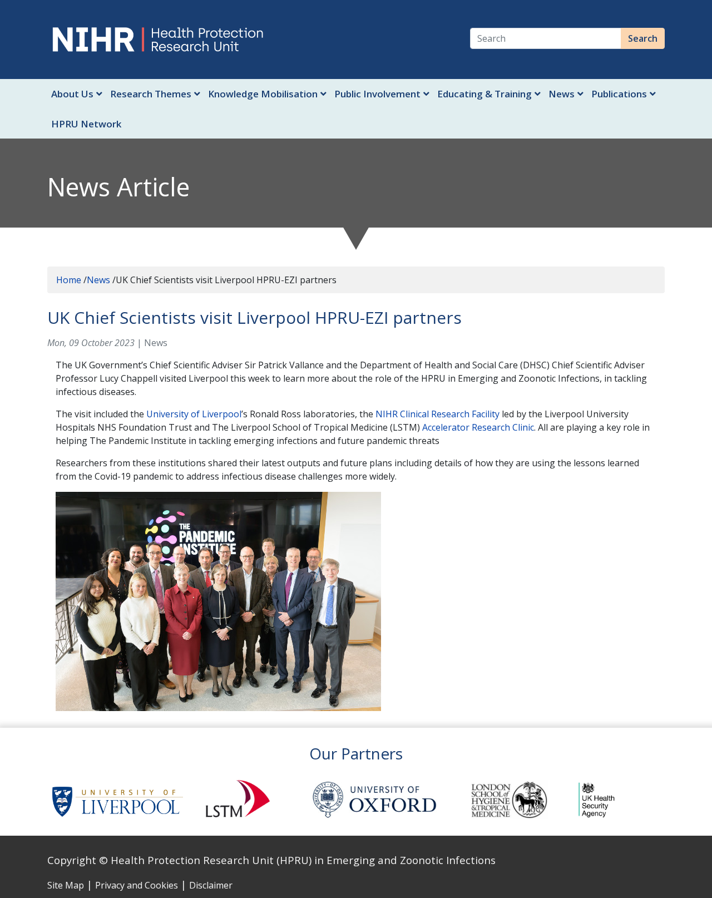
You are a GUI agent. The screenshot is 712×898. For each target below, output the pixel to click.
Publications (619, 93)
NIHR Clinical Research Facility (437, 414)
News (561, 93)
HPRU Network (86, 123)
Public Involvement (377, 93)
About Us (72, 93)
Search (642, 38)
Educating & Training (484, 93)
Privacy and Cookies (136, 885)
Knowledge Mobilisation (263, 93)
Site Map (65, 885)
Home (68, 280)
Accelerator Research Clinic (478, 427)
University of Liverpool (193, 414)
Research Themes (150, 93)
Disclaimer (211, 885)
